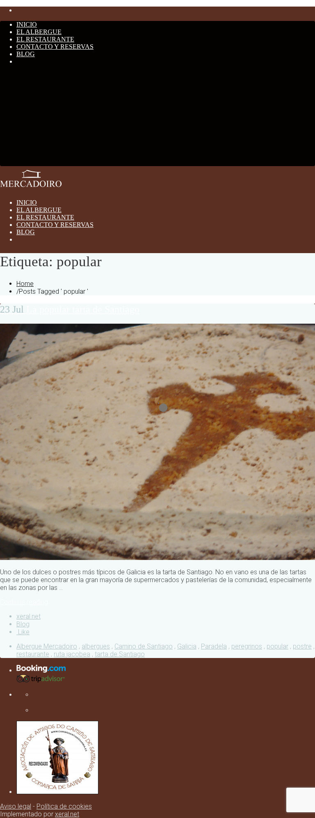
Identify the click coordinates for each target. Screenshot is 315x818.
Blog (23, 624)
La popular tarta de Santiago (69, 309)
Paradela (214, 646)
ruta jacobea (72, 654)
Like (23, 632)
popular (277, 646)
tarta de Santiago (120, 654)
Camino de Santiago (143, 646)
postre (302, 646)
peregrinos (246, 646)
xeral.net (28, 616)
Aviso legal (15, 806)
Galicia (186, 646)
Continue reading (24, 602)
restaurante (32, 654)
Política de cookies (64, 806)
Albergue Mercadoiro (46, 646)
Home (25, 284)
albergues (96, 646)
